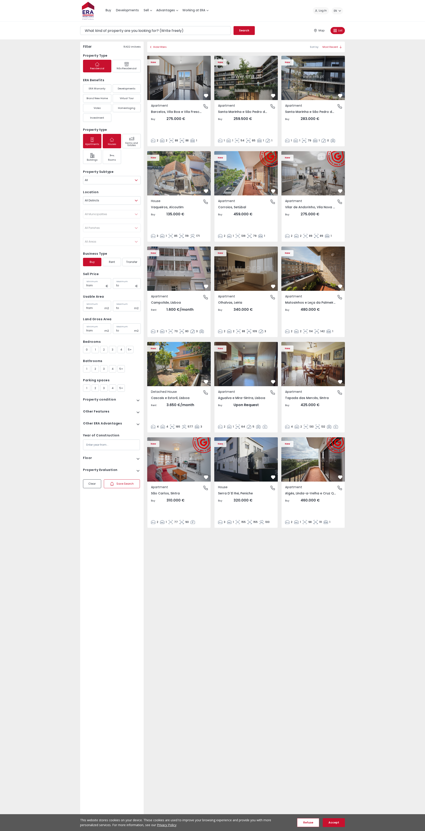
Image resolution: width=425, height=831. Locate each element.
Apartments (92, 144)
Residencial (97, 68)
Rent (112, 262)
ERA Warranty (97, 88)
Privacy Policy (166, 825)
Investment (97, 118)
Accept (333, 822)
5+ (130, 349)
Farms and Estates (131, 144)
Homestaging (126, 108)
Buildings (92, 160)
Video (97, 108)
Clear (92, 484)
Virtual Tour (127, 98)
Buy (92, 262)
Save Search (125, 484)
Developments (126, 88)
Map (322, 30)
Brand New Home (97, 98)
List (340, 30)
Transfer (131, 262)
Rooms (112, 160)
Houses (112, 144)
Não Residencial (126, 68)
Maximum (122, 281)
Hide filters (160, 47)
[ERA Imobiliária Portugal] (88, 11)
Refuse (308, 822)
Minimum (92, 281)
